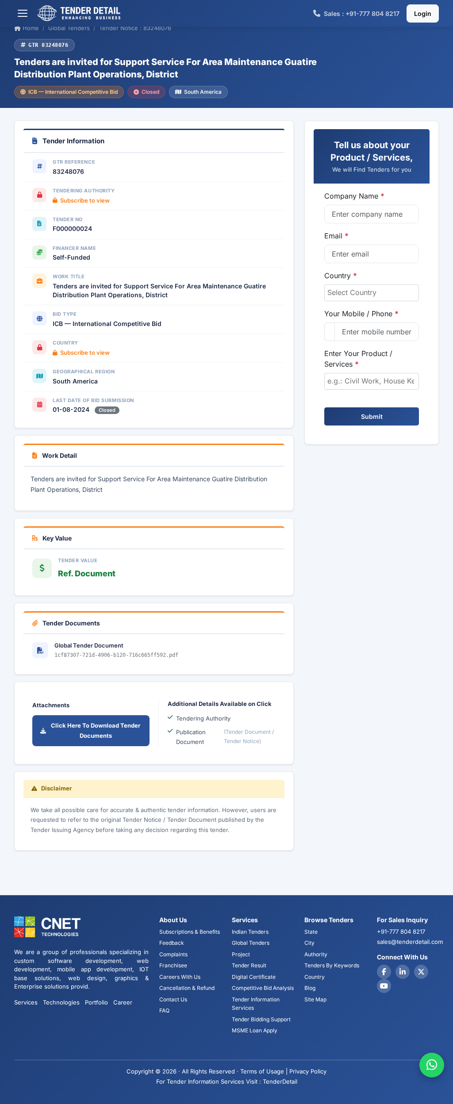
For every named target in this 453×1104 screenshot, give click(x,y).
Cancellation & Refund (187, 988)
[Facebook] (384, 972)
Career (122, 1002)
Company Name (354, 196)
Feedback (171, 942)
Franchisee (173, 965)
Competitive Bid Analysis (263, 988)
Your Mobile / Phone (361, 313)
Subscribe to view (85, 200)
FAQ (164, 1010)
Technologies (61, 1002)
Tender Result (249, 965)
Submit (372, 416)
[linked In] (402, 972)
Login (422, 13)
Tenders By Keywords (331, 965)
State (311, 931)
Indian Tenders (250, 931)
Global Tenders (250, 942)
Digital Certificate (254, 977)
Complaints (173, 954)
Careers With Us (179, 977)
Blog (309, 988)
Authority (315, 954)
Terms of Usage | (263, 1071)
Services (26, 1002)
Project (241, 954)
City (309, 942)
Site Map (315, 999)
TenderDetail (280, 1081)
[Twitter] (421, 972)
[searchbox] (371, 292)
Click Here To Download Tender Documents (95, 730)
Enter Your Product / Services (358, 358)
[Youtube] (384, 986)
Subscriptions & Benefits (189, 931)
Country (340, 275)
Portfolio (96, 1002)
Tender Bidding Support (261, 1019)
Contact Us (173, 999)
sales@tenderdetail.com (410, 941)
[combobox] (371, 292)
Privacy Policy (307, 1071)
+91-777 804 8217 (401, 931)
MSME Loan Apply (254, 1030)
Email (336, 235)
